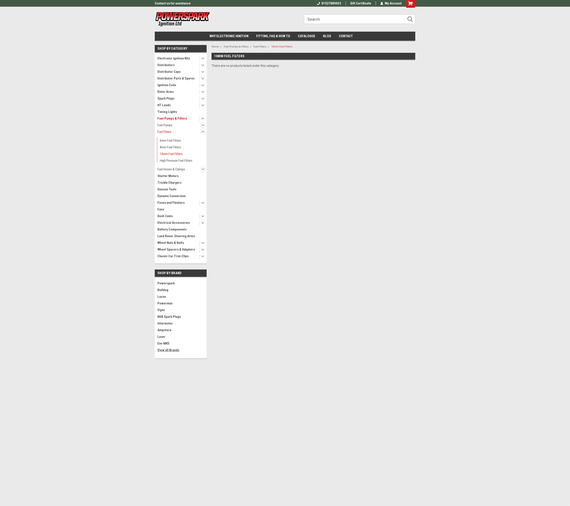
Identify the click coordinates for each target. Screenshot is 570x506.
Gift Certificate (360, 3)
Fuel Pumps (164, 125)
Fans (160, 209)
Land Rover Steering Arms (176, 236)
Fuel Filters (164, 132)
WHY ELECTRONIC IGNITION (229, 36)
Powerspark (166, 283)
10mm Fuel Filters (171, 154)
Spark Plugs (165, 98)
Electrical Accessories (173, 223)
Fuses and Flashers (171, 203)
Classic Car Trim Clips (173, 256)
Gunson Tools (166, 189)
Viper (161, 310)
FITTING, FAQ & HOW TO (273, 36)
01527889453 (331, 3)
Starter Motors (168, 176)
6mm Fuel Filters (170, 141)
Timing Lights (167, 112)
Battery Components (172, 229)
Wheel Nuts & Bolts (170, 243)
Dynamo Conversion (171, 196)
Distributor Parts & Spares (176, 78)
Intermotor (165, 323)
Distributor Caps (169, 72)
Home (215, 46)
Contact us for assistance (173, 3)
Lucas (161, 297)
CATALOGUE (306, 36)
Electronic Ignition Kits (173, 58)
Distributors (166, 65)
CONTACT (346, 36)
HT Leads (164, 105)
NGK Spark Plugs (169, 317)
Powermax (165, 303)
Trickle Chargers (169, 183)
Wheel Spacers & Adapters (176, 249)
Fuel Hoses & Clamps (171, 169)
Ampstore (164, 330)
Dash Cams (165, 216)
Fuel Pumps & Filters (172, 118)
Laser (161, 337)
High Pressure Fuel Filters (176, 161)
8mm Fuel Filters (170, 147)
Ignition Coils (166, 85)
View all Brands (168, 350)
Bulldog (162, 290)
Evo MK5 (163, 343)
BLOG (327, 36)
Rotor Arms (165, 92)
